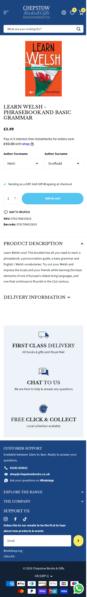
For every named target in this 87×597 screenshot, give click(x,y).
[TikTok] (25, 516)
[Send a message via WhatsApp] (75, 589)
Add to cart (52, 198)
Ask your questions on (32, 478)
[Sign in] (63, 12)
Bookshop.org (13, 548)
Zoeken (78, 29)
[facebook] (15, 516)
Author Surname (56, 154)
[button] (16, 194)
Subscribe (75, 538)
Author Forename (16, 154)
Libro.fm (9, 554)
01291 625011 (19, 465)
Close (42, 489)
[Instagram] (6, 516)
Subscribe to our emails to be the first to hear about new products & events (35, 526)
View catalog (6, 12)
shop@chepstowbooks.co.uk (30, 471)
